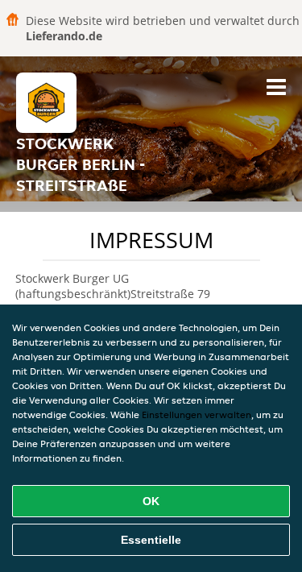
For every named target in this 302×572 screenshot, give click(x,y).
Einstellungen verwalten (196, 414)
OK (151, 501)
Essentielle (151, 539)
